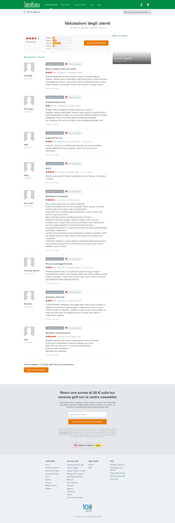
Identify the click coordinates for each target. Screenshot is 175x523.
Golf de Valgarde (33, 12)
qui (81, 435)
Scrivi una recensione (96, 42)
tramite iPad (88, 142)
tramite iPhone (87, 172)
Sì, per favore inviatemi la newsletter (87, 421)
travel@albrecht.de (65, 433)
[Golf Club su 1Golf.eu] (32, 4)
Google (56, 88)
